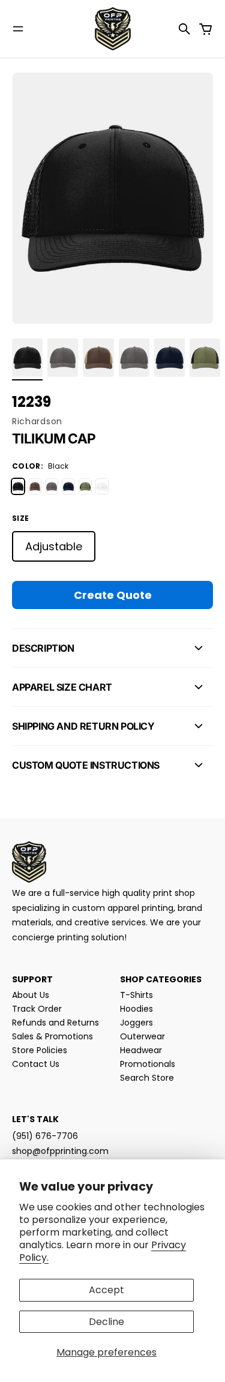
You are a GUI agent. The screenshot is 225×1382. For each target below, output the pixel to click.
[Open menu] (18, 29)
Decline (106, 1322)
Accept (106, 1290)
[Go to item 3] (98, 357)
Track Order (37, 1009)
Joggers (136, 1023)
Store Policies (39, 1050)
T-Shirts (136, 995)
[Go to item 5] (169, 357)
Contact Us (35, 1064)
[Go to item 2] (62, 357)
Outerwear (142, 1036)
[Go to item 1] (27, 357)
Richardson (37, 421)
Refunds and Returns (55, 1023)
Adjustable (53, 546)
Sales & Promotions (52, 1036)
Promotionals (147, 1064)
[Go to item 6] (205, 357)
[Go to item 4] (134, 357)
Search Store (147, 1078)
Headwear (141, 1050)
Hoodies (136, 1009)
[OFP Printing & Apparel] (113, 28)
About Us (30, 995)
